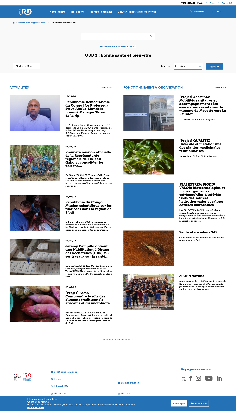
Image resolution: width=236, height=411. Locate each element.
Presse (212, 3)
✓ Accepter (179, 403)
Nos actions (77, 12)
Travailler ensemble (101, 12)
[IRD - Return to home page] (25, 12)
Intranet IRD (61, 386)
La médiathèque (130, 382)
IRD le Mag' (60, 393)
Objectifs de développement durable (32, 23)
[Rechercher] (151, 36)
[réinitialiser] (144, 36)
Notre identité (57, 12)
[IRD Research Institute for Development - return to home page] (22, 377)
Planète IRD (227, 3)
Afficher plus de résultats (116, 339)
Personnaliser (199, 403)
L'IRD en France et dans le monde (137, 12)
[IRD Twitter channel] (183, 378)
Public (200, 3)
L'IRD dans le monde (65, 372)
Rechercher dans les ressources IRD (118, 46)
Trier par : (166, 66)
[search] (202, 11)
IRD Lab (125, 393)
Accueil (14, 23)
